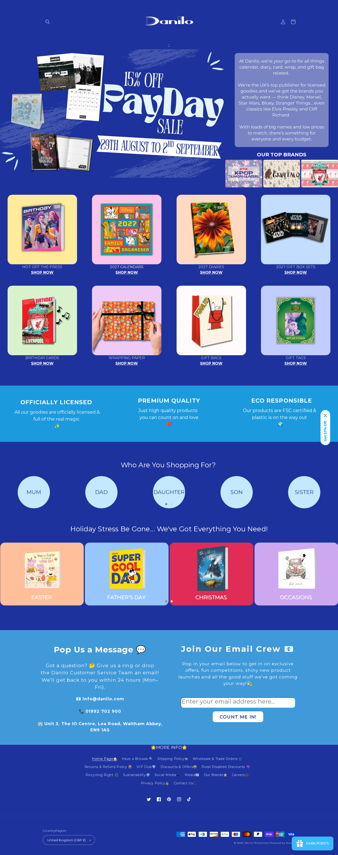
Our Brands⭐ (215, 775)
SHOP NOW (42, 272)
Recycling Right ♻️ (102, 775)
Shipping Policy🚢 (173, 759)
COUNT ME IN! (238, 717)
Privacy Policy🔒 (155, 783)
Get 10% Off (325, 431)
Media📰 (192, 775)
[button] (48, 22)
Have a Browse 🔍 (137, 759)
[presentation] (218, 173)
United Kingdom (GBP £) (66, 840)
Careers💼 (240, 775)
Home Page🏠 (104, 759)
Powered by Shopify (282, 842)
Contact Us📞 (185, 783)
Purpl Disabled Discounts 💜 (226, 767)
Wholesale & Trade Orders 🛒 (218, 759)
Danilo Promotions (257, 842)
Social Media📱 (167, 775)
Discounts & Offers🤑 (178, 767)
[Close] (325, 415)
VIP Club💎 (146, 767)
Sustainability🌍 (136, 775)
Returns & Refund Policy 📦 (108, 767)
